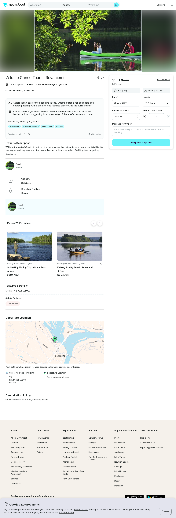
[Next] (99, 223)
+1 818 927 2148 (147, 442)
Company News (96, 438)
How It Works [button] (43, 438)
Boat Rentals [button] (68, 438)
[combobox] (44, 5)
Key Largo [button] (119, 476)
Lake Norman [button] (120, 471)
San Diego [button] (119, 452)
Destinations (94, 452)
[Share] (98, 78)
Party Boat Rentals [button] (71, 479)
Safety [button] (40, 452)
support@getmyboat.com (151, 447)
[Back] (93, 223)
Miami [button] (116, 438)
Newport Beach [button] (121, 462)
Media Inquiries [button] (18, 447)
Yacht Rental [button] (68, 462)
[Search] (116, 4)
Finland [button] (9, 90)
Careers (14, 442)
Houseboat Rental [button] (71, 452)
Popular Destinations (125, 430)
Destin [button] (117, 481)
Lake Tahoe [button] (119, 447)
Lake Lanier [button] (119, 442)
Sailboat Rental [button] (69, 466)
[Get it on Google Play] (155, 498)
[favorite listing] (102, 78)
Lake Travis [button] (119, 457)
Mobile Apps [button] (42, 447)
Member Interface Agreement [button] (19, 472)
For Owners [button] (42, 442)
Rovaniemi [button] (17, 90)
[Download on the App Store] (134, 498)
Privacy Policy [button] (66, 512)
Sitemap (14, 479)
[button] (29, 246)
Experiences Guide (97, 447)
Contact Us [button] (16, 483)
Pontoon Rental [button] (70, 457)
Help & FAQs (146, 438)
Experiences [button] (69, 430)
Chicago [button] (118, 466)
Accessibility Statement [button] (21, 466)
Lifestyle (92, 442)
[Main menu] (172, 5)
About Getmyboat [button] (19, 438)
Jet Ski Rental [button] (69, 442)
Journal (93, 430)
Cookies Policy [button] (18, 462)
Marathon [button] (118, 486)
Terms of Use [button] (81, 509)
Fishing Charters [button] (70, 447)
